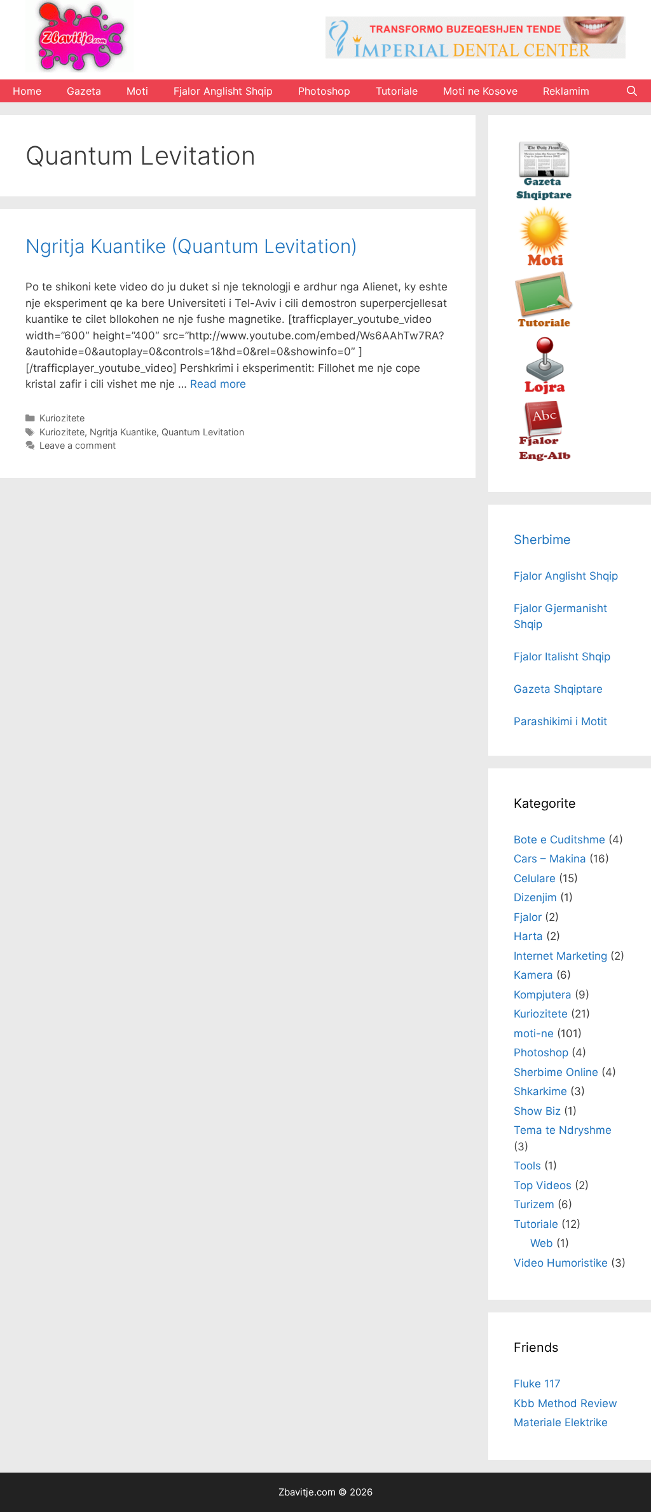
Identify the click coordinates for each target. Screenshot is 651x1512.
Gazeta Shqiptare (558, 689)
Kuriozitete (62, 417)
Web (541, 1243)
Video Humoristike (561, 1263)
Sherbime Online (556, 1072)
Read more (218, 384)
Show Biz (537, 1111)
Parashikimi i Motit (560, 721)
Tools (527, 1165)
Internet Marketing (560, 956)
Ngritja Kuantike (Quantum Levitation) (191, 246)
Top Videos (543, 1185)
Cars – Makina (550, 858)
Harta (528, 936)
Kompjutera (543, 994)
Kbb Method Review (565, 1403)
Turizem (534, 1204)
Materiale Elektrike (561, 1422)
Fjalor (528, 917)
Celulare (535, 878)
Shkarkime (540, 1091)
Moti (137, 91)
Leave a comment (77, 445)
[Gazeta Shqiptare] (544, 197)
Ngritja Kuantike (123, 431)
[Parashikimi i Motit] (544, 262)
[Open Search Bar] (631, 90)
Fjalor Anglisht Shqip (223, 91)
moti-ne (534, 1033)
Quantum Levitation (202, 431)
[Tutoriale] (544, 327)
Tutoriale (397, 91)
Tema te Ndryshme (563, 1130)
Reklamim (566, 91)
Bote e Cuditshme (559, 839)
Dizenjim (535, 897)
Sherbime (542, 539)
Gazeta (84, 91)
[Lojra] (544, 392)
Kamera (533, 975)
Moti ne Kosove (480, 91)
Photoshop (324, 91)
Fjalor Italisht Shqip (562, 656)
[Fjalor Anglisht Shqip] (544, 457)
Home (27, 91)
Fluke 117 (537, 1383)
